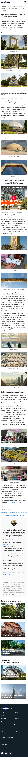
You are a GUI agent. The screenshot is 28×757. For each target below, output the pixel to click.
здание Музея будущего (14, 502)
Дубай (20, 6)
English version (4, 744)
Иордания (3, 728)
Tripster (5, 567)
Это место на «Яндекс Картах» (14, 515)
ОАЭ (16, 6)
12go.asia (8, 552)
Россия (2, 712)
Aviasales (5, 544)
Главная (3, 6)
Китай (15, 728)
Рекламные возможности (7, 737)
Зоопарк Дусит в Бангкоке (11, 617)
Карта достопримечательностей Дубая (14, 512)
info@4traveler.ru (4, 747)
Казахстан (16, 718)
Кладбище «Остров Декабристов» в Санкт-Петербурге (10, 652)
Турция (2, 715)
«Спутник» (9, 571)
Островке (15, 558)
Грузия (15, 721)
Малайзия (3, 724)
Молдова (16, 731)
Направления (10, 6)
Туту (24, 548)
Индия (2, 731)
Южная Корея (4, 721)
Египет (15, 724)
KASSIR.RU (7, 574)
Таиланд (16, 712)
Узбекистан (3, 718)
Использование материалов (7, 740)
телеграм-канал (13, 533)
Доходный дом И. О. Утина (11, 635)
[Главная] (5, 2)
